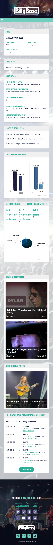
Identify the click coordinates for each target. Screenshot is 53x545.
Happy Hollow (28, 444)
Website (18, 503)
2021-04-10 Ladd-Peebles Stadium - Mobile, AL (23, 117)
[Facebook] (18, 511)
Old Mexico (27, 428)
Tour (28, 503)
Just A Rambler (28, 431)
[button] (2, 20)
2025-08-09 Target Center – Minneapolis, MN (22, 144)
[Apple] (35, 518)
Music (35, 503)
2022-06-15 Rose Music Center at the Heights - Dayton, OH (26, 109)
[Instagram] (24, 511)
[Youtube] (24, 518)
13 (6, 100)
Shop (35, 505)
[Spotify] (29, 518)
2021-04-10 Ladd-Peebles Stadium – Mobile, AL (23, 84)
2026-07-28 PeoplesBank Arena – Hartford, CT (23, 92)
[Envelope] (18, 518)
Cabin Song (27, 436)
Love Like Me (27, 460)
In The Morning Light (30, 452)
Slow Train (35, 454)
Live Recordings (22, 505)
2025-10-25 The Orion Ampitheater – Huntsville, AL (24, 139)
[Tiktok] (29, 511)
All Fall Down (32, 439)
